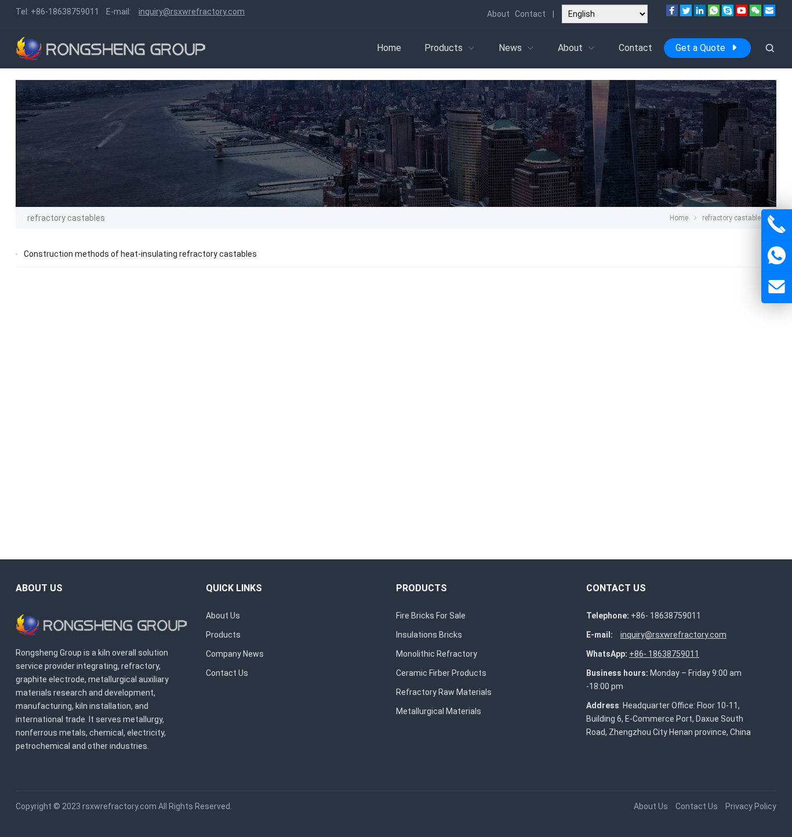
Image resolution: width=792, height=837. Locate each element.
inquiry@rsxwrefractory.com (192, 11)
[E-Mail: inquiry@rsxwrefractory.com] (776, 287)
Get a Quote (700, 47)
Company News (235, 653)
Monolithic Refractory (436, 653)
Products (443, 47)
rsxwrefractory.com (119, 806)
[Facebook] (672, 13)
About (498, 14)
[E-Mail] (769, 13)
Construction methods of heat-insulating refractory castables (140, 254)
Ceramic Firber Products (441, 673)
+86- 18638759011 (666, 615)
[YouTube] (742, 13)
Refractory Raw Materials (444, 692)
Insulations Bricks (429, 634)
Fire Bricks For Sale (431, 615)
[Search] (769, 48)
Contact (530, 14)
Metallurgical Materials (438, 711)
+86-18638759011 (65, 11)
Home (389, 47)
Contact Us (227, 673)
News (510, 47)
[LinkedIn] (700, 13)
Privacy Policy (750, 806)
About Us (223, 615)
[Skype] (728, 13)
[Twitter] (686, 13)
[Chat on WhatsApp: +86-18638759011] (776, 256)
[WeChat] (755, 13)
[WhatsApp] (714, 13)
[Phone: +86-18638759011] (776, 224)
